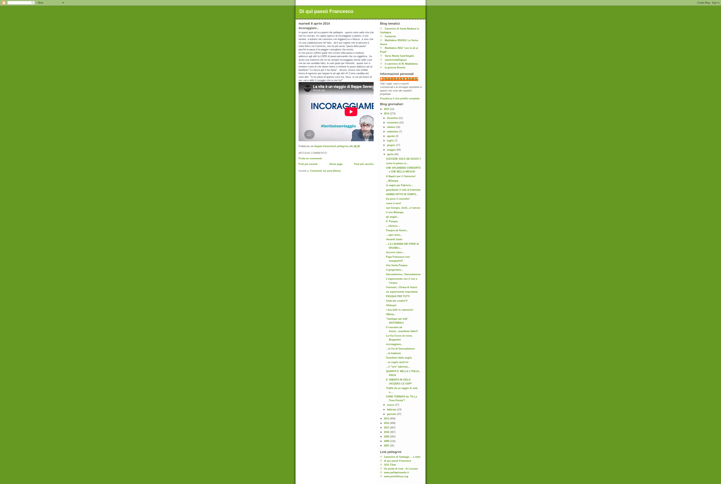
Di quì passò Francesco (326, 11)
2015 (387, 109)
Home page (335, 164)
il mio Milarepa (394, 212)
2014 (387, 113)
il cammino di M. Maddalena (401, 63)
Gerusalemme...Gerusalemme (403, 274)
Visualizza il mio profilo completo (400, 98)
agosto (391, 136)
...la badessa (393, 353)
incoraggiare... (394, 344)
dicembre (393, 118)
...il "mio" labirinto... (398, 366)
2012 (387, 423)
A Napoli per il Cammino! (401, 176)
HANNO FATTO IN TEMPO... (402, 194)
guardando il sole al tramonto (403, 189)
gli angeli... (392, 216)
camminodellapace (396, 59)
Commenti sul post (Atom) (325, 170)
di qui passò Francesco (397, 460)
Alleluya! (391, 305)
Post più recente (308, 164)
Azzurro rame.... (395, 252)
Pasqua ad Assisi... (397, 230)
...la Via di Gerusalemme (400, 348)
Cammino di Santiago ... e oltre (402, 456)
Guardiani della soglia (399, 357)
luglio (390, 140)
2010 (387, 432)
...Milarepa (392, 180)
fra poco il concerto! (398, 198)
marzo (391, 404)
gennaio (392, 414)
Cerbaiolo (390, 36)
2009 (387, 436)
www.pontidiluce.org (396, 476)
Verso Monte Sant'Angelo (399, 55)
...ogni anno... (394, 234)
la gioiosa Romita (395, 67)
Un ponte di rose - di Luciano (401, 468)
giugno (391, 145)
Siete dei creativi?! (397, 300)
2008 (387, 441)
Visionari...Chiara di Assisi (401, 287)
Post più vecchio (364, 164)
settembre (393, 131)
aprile (390, 154)
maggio (392, 149)
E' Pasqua (392, 221)
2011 (387, 427)
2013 (387, 418)
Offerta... (391, 314)
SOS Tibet (390, 464)
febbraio (392, 409)
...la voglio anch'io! (397, 362)
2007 (387, 445)
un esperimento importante (402, 291)
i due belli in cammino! (399, 309)
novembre (393, 122)
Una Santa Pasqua (396, 265)
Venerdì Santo (394, 239)
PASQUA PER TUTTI (398, 296)
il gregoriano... (394, 269)
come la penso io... (397, 163)
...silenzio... (393, 225)
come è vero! (393, 203)
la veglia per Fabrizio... (399, 185)
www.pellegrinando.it (396, 472)
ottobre (391, 127)
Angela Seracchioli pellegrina (401, 78)
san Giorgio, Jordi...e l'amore (403, 207)
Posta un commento (310, 158)
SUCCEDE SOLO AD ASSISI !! (403, 158)
